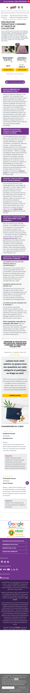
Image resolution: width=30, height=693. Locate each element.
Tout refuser (22, 687)
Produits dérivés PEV (10, 238)
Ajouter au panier (8, 69)
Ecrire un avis (15, 395)
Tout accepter (8, 687)
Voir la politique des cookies (17, 684)
